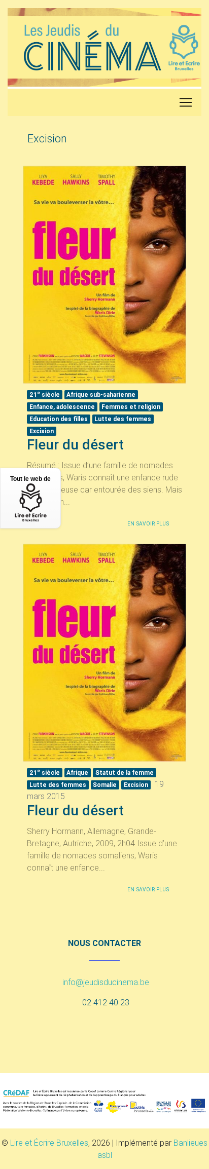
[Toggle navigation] (185, 102)
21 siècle (44, 394)
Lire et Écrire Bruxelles (49, 1143)
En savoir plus (148, 523)
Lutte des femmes (122, 419)
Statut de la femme (124, 772)
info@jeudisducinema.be (105, 982)
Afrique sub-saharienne (100, 394)
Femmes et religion (130, 406)
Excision (41, 431)
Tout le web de (30, 478)
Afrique (77, 772)
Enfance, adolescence (62, 406)
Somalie (105, 784)
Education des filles (58, 419)
